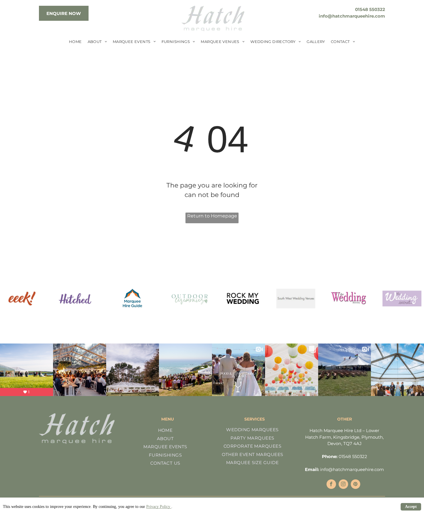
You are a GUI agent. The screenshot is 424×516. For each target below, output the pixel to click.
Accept (411, 506)
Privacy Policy (158, 506)
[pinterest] (355, 484)
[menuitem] (75, 42)
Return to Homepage (212, 216)
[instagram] (343, 484)
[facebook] (331, 484)
